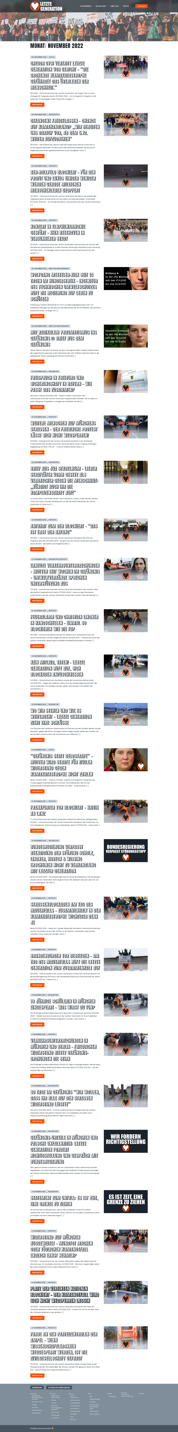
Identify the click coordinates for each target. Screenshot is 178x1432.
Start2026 (141, 1393)
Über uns (114, 6)
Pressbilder (93, 1402)
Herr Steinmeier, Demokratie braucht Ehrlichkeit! (37, 1395)
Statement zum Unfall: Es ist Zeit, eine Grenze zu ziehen (64, 1200)
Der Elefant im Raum (37, 1402)
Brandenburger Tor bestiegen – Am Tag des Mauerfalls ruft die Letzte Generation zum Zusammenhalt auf (65, 961)
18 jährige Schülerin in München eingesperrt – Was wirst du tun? (62, 1004)
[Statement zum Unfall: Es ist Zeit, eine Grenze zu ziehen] (126, 1201)
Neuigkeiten (54, 114)
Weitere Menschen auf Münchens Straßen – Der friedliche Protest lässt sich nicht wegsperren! (63, 429)
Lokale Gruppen (55, 1412)
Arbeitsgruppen (55, 1415)
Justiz (51, 57)
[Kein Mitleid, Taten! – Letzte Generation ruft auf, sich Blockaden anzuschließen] (126, 666)
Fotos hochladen (94, 1411)
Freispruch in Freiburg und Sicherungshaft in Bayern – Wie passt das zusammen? (61, 383)
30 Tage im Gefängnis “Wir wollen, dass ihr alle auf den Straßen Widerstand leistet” (65, 1098)
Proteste (53, 166)
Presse (126, 6)
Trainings (53, 1403)
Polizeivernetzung (75, 1405)
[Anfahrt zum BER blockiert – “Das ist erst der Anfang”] (126, 529)
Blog (91, 1396)
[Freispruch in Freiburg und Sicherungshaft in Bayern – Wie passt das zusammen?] (126, 381)
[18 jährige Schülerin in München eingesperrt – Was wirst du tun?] (126, 1004)
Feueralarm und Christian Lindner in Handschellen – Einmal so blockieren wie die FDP (64, 622)
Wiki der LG (73, 1419)
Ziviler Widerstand (75, 1403)
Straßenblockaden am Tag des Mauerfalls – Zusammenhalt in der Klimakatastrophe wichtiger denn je (65, 913)
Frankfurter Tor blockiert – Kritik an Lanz (64, 810)
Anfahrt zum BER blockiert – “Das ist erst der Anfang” (63, 529)
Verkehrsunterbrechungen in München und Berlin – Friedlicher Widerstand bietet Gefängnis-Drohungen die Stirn (63, 1049)
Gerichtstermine (74, 1408)
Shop (71, 1416)
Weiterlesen (37, 105)
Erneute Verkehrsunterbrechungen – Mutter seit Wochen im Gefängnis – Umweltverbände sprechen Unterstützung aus (65, 574)
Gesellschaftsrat (36, 1413)
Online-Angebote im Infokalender (56, 1407)
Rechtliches (54, 1405)
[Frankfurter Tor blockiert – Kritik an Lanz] (126, 811)
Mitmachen (101, 6)
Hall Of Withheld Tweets (94, 1406)
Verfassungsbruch (75, 1400)
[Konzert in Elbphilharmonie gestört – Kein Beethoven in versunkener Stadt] (126, 230)
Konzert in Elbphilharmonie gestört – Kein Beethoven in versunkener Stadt (57, 232)
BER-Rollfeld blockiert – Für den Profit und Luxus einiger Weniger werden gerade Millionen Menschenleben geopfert (62, 181)
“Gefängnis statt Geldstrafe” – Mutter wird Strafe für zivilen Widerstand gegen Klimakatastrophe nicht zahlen (61, 765)
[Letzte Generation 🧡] (46, 6)
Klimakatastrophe (37, 1410)
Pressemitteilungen (95, 1399)
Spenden (142, 6)
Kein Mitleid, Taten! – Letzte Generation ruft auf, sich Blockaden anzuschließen (57, 668)
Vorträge (53, 1400)
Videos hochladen (94, 1414)
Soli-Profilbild (54, 1417)
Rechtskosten (112, 1396)
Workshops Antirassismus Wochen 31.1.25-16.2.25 (127, 1393)
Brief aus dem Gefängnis (59, 268)
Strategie (34, 1404)
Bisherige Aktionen (75, 1411)
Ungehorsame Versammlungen (55, 1395)
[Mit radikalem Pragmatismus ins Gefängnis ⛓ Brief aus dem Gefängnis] (126, 336)
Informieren (85, 6)
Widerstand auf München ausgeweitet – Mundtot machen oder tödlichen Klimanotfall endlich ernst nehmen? (61, 1246)
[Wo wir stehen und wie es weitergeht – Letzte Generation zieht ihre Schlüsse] (126, 714)
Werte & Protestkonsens (74, 1395)
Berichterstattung (94, 1404)
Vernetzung (35, 1407)
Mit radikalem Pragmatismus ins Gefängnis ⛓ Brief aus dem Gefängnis (63, 338)
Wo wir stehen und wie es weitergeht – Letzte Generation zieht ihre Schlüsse (60, 716)
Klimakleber (73, 1414)
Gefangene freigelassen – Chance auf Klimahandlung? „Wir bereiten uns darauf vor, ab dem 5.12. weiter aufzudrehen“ (64, 129)
